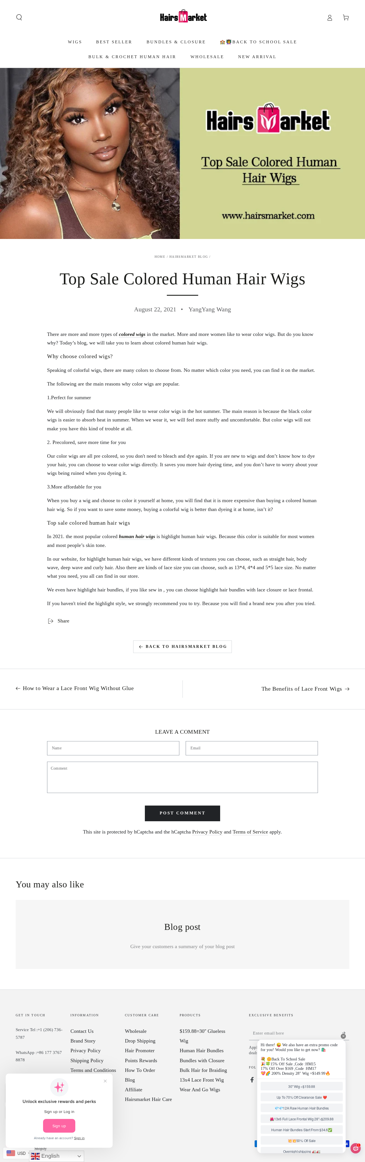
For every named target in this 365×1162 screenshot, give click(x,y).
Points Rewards (141, 1060)
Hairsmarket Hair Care (148, 1099)
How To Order (140, 1070)
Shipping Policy (87, 1060)
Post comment (183, 813)
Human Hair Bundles (202, 1050)
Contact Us (82, 1031)
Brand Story (83, 1041)
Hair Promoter (140, 1050)
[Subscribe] (345, 1033)
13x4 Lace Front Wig (202, 1080)
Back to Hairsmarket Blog (186, 646)
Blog (130, 1080)
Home (160, 256)
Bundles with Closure (202, 1060)
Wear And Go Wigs (200, 1089)
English (50, 1156)
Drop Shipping (140, 1041)
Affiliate (133, 1089)
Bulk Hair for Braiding (203, 1070)
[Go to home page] (182, 17)
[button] (19, 17)
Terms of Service (250, 832)
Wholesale (136, 1031)
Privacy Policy (207, 832)
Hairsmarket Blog (188, 256)
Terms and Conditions (93, 1070)
